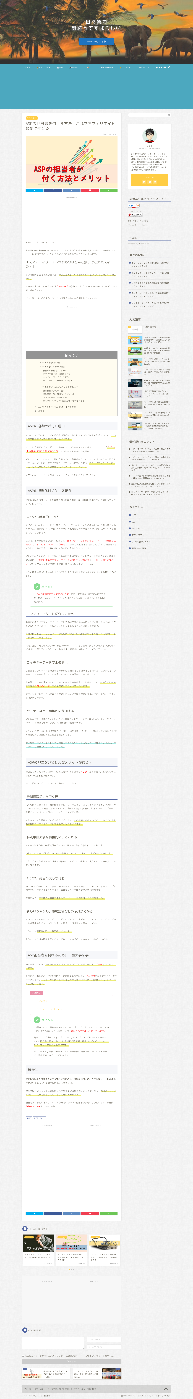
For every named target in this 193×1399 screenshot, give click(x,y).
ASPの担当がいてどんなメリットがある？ (58, 386)
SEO (134, 522)
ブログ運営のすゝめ (141, 541)
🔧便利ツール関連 (106, 68)
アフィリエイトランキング (138, 221)
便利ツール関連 (139, 548)
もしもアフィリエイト (51, 1009)
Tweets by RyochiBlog (138, 243)
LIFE (134, 515)
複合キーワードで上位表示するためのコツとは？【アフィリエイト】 (150, 294)
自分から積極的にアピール (55, 370)
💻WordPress (74, 68)
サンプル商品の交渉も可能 (55, 397)
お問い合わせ (144, 68)
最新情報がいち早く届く (54, 391)
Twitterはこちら (96, 41)
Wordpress (137, 528)
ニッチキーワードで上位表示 (56, 377)
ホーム (27, 68)
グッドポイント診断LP (138, 225)
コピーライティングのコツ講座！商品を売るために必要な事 (150, 265)
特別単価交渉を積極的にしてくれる (59, 394)
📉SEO (60, 68)
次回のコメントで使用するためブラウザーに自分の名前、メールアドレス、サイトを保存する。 (70, 1355)
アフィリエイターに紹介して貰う (58, 374)
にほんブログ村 (135, 211)
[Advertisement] (96, 90)
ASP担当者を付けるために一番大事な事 (57, 407)
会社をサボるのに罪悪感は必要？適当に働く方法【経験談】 (150, 284)
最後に (41, 411)
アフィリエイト (32, 118)
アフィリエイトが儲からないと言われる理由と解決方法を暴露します (151, 477)
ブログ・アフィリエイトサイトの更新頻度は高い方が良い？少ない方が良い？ (151, 466)
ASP (29, 1118)
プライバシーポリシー (32, 1396)
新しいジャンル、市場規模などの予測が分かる (64, 400)
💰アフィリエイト (44, 68)
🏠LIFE (90, 68)
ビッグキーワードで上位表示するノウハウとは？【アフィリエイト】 (150, 305)
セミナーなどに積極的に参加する (58, 380)
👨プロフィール (126, 68)
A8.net (43, 1000)
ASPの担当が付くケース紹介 (52, 366)
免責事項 (47, 1396)
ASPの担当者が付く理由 (49, 362)
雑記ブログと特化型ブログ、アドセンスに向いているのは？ (150, 275)
